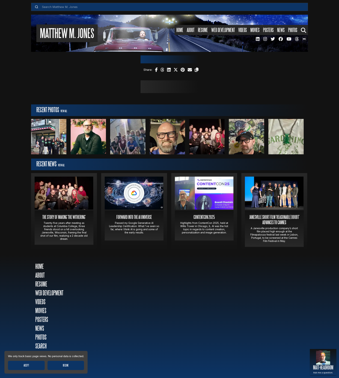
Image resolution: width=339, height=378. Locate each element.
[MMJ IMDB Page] (304, 39)
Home (179, 30)
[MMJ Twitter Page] (272, 39)
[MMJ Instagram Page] (265, 39)
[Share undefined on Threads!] (162, 70)
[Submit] (36, 7)
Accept (26, 365)
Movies (255, 30)
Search (41, 346)
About (190, 30)
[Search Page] (303, 30)
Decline (66, 365)
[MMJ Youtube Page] (289, 39)
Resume (203, 30)
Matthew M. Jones (67, 34)
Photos (292, 30)
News (281, 30)
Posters (268, 30)
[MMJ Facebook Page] (280, 39)
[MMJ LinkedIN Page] (257, 39)
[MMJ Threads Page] (297, 39)
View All (64, 111)
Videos (242, 30)
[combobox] (169, 7)
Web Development (223, 30)
